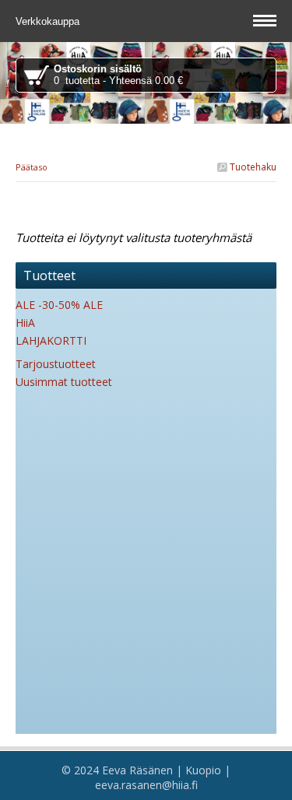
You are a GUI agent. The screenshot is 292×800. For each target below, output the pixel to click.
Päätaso (31, 167)
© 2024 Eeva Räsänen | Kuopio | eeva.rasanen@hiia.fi (146, 777)
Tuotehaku (251, 167)
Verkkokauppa (49, 21)
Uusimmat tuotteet (64, 381)
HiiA (25, 322)
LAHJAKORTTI (51, 340)
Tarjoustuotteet (56, 363)
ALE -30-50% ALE (59, 304)
